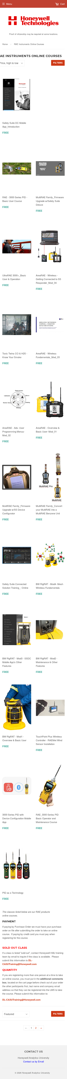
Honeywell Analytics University (36, 1072)
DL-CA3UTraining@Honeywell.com (21, 999)
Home (5, 44)
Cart (62, 3)
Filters (58, 62)
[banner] (33, 30)
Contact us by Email (33, 1061)
